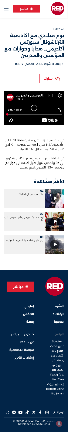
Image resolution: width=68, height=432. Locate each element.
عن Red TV (27, 342)
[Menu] (6, 9)
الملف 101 (58, 369)
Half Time (58, 379)
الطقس (28, 314)
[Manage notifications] (59, 424)
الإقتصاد (58, 314)
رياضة (30, 322)
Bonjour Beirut (55, 388)
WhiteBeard (43, 423)
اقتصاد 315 (57, 355)
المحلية (59, 322)
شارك (48, 78)
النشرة (59, 306)
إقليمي (29, 306)
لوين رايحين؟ (57, 374)
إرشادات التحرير (24, 357)
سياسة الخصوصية (21, 350)
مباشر (24, 9)
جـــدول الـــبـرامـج (22, 334)
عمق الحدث (57, 346)
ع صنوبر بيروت (55, 384)
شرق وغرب (57, 365)
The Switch (57, 393)
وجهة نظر (58, 360)
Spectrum (58, 341)
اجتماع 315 (58, 350)
